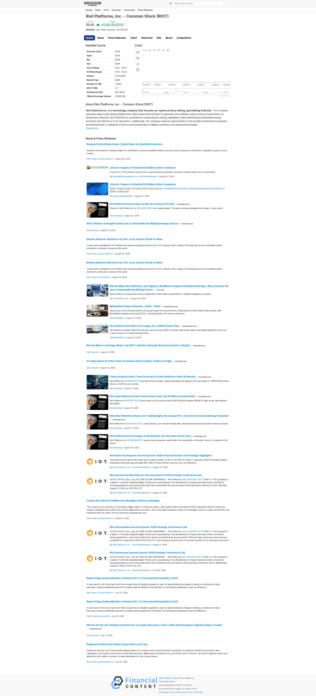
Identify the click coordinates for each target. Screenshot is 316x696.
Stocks (88, 10)
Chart (133, 37)
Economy (116, 10)
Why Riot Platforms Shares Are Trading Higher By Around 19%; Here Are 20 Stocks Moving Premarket (169, 417)
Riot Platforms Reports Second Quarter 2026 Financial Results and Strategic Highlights (161, 455)
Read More (92, 128)
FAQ (159, 37)
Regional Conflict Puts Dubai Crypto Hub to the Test (117, 644)
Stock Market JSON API (170, 678)
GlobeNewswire (149, 176)
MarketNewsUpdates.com (125, 176)
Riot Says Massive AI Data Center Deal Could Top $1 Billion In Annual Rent (160, 396)
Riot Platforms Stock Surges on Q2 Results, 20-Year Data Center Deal (158, 435)
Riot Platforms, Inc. (122, 467)
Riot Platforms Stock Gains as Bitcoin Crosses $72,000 (150, 203)
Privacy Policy (175, 692)
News (98, 10)
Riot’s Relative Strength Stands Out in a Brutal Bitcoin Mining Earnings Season (140, 223)
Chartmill (94, 230)
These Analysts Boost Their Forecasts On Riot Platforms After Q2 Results (160, 376)
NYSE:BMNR (167, 188)
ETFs (106, 10)
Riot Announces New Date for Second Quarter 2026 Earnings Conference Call (155, 475)
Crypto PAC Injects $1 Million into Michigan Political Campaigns (123, 500)
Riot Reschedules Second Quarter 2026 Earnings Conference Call (148, 527)
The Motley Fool (121, 298)
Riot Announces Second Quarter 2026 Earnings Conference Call (147, 552)
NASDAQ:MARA (200, 188)
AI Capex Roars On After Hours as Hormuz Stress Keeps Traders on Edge (137, 361)
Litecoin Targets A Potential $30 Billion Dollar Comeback (143, 167)
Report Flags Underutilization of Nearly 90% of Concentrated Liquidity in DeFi (132, 578)
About (168, 37)
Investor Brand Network (101, 159)
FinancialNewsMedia (122, 196)
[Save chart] (137, 70)
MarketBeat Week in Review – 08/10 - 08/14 (144, 306)
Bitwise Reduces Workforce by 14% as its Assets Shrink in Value (124, 239)
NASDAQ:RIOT (217, 188)
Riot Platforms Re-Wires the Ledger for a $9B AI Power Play (153, 325)
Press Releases (145, 10)
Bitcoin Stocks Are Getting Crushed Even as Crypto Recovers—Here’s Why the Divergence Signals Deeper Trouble (154, 627)
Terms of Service (195, 692)
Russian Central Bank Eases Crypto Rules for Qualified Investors (124, 144)
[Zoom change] (137, 58)
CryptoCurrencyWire (100, 277)
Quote (89, 37)
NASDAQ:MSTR (182, 188)
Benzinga (117, 215)
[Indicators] (137, 52)
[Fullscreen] (137, 64)
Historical (146, 37)
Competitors (184, 37)
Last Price (90, 22)
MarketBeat (118, 318)
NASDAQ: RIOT (145, 208)
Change (112, 22)
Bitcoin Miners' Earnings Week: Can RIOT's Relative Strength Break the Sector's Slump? (146, 345)
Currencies (129, 10)
